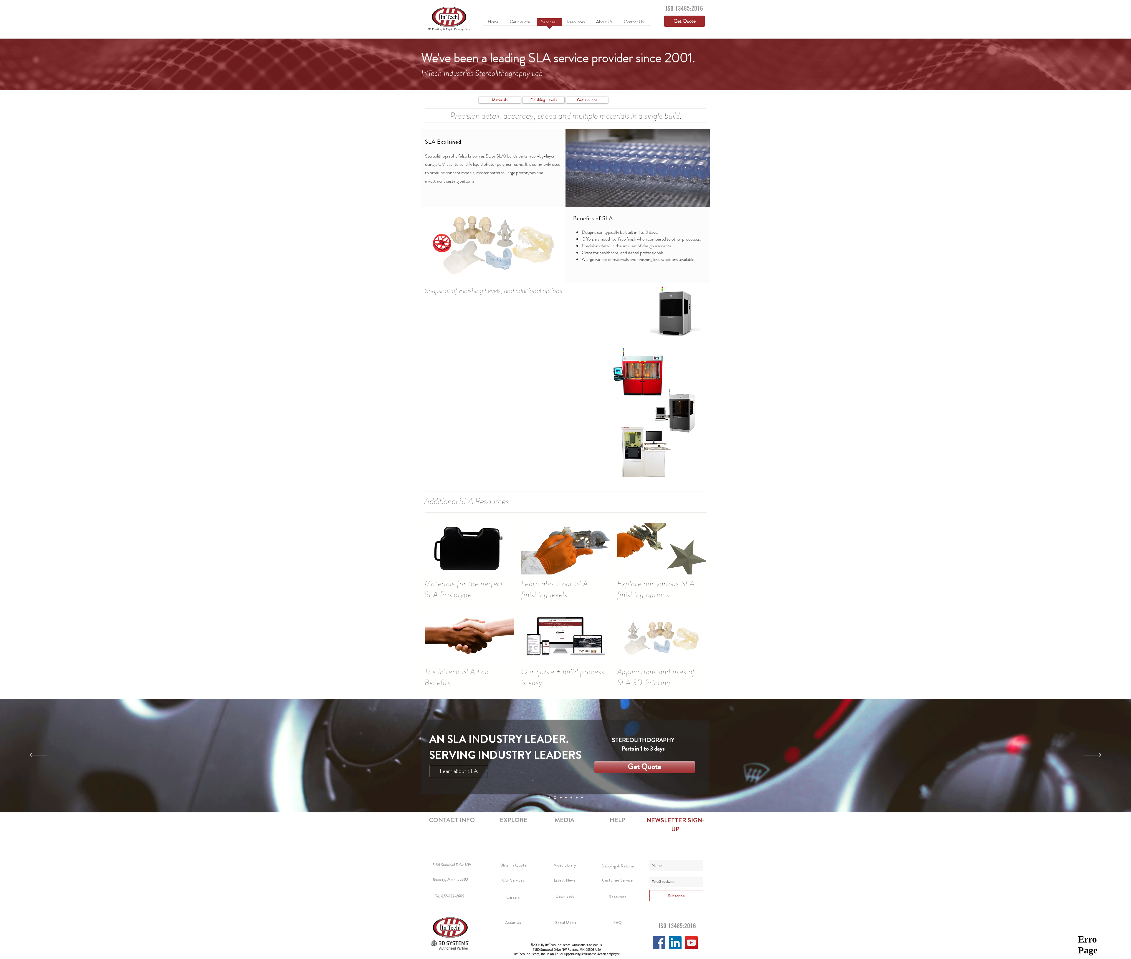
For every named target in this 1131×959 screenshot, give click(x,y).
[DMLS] (571, 798)
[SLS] (566, 798)
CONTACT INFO (452, 820)
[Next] (1093, 755)
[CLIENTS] (577, 798)
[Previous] (38, 755)
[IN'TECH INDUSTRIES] (582, 798)
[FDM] (560, 797)
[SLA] (554, 798)
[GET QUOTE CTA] (549, 798)
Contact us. (595, 945)
